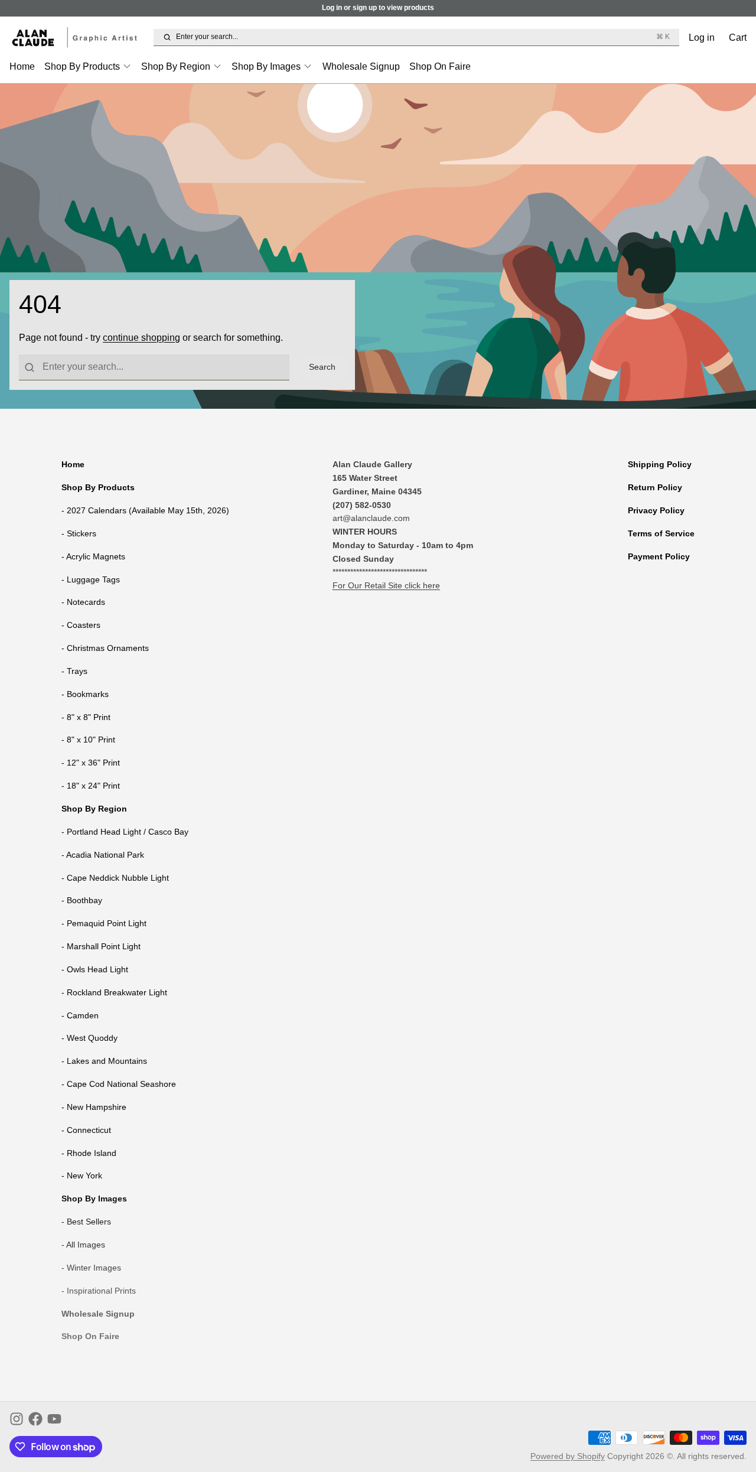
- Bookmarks (85, 694)
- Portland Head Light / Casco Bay (124, 831)
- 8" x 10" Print (88, 739)
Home (22, 66)
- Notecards (83, 602)
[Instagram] (16, 1419)
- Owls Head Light (94, 969)
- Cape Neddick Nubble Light (115, 877)
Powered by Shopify (567, 1456)
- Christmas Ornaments (105, 648)
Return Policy (655, 487)
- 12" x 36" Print (90, 762)
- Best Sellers (86, 1221)
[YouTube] (54, 1419)
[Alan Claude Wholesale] (79, 37)
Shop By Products (82, 66)
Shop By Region (175, 66)
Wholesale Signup (361, 66)
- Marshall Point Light (101, 946)
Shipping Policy (660, 464)
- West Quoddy (89, 1038)
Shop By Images (266, 66)
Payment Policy (659, 556)
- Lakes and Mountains (104, 1061)
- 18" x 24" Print (90, 785)
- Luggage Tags (90, 579)
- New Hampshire (93, 1107)
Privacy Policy (656, 510)
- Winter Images (91, 1267)
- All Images (83, 1244)
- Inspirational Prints (98, 1290)
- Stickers (78, 533)
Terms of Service (661, 533)
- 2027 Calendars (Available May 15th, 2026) (145, 510)
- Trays (74, 671)
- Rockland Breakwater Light (114, 992)
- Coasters (80, 625)
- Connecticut (86, 1130)
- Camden (80, 1015)
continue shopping (141, 337)
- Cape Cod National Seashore (118, 1084)
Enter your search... (422, 36)
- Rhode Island (88, 1153)
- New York (81, 1175)
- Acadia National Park (102, 854)
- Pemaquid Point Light (103, 923)
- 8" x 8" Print (85, 717)
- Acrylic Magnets (93, 556)
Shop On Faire (440, 66)
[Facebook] (35, 1419)
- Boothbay (81, 900)
